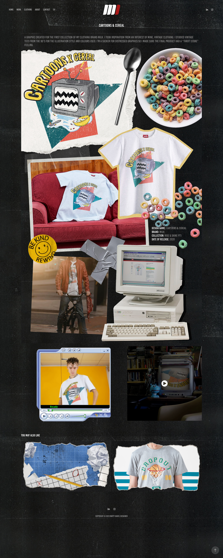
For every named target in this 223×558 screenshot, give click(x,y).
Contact (46, 9)
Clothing (28, 9)
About (37, 9)
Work (19, 9)
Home (11, 9)
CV (54, 9)
